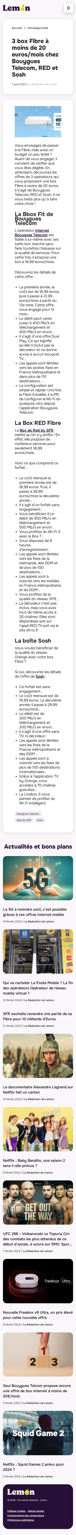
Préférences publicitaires (20, 1520)
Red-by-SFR (24, 820)
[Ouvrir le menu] (68, 8)
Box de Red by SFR (36, 430)
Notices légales (36, 1511)
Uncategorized (38, 27)
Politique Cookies (16, 1511)
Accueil (17, 27)
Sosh (40, 676)
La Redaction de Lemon (42, 84)
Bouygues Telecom (28, 814)
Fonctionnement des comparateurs (25, 1515)
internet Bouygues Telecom (32, 232)
